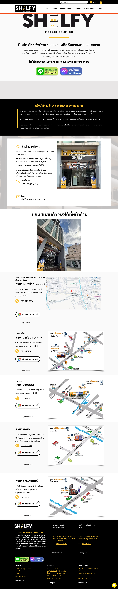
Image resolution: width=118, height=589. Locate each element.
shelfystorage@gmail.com (33, 199)
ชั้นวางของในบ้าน (87, 50)
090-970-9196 (30, 184)
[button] (101, 2)
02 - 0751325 (86, 579)
